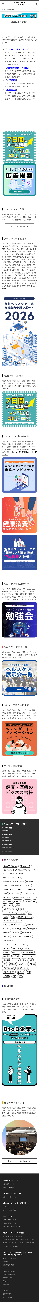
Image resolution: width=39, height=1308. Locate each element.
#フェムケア (26, 885)
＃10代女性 (18, 901)
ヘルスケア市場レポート (9, 1220)
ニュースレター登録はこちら (19, 226)
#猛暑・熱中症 (19, 897)
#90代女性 (16, 932)
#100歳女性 (28, 936)
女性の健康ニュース (8, 1184)
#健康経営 (6, 960)
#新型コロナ (7, 901)
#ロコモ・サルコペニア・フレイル (15, 944)
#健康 (5, 964)
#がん (18, 893)
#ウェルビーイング (16, 874)
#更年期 (26, 948)
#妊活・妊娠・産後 (9, 881)
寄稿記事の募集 (7, 1294)
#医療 (24, 960)
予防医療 (27, 901)
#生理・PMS (16, 936)
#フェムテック (25, 866)
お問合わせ (6, 1284)
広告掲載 (5, 1290)
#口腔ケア (6, 952)
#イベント (15, 960)
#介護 (31, 960)
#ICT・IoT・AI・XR (29, 956)
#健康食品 (12, 964)
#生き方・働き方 (8, 972)
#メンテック (7, 897)
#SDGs (5, 874)
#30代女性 (16, 956)
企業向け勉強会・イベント (10, 1223)
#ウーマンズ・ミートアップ (12, 921)
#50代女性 (6, 936)
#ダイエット (7, 940)
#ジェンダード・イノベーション (14, 913)
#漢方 (11, 893)
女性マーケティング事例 (9, 1210)
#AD (34, 901)
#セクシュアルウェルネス (12, 870)
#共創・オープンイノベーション (14, 889)
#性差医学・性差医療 (10, 866)
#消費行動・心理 (8, 968)
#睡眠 (5, 905)
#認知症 (5, 885)
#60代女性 (25, 932)
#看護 (18, 905)
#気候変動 (29, 881)
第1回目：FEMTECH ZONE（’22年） (13, 1236)
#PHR (29, 925)
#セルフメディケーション (12, 878)
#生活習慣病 (15, 885)
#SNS (29, 972)
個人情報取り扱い (8, 1278)
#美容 (21, 976)
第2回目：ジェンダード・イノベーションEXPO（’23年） (19, 1239)
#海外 (22, 909)
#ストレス (21, 925)
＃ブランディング (9, 925)
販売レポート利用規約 (9, 1274)
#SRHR (21, 881)
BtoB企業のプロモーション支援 (11, 1226)
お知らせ (5, 1261)
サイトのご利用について (9, 1271)
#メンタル (6, 948)
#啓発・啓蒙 (21, 929)
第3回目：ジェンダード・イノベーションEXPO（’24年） (19, 1243)
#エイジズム (31, 897)
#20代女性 (20, 972)
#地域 (14, 976)
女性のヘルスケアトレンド (10, 1197)
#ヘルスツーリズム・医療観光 (22, 952)
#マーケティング (8, 929)
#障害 (5, 893)
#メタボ (30, 889)
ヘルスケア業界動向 (8, 1187)
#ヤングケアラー (28, 893)
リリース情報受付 (7, 1297)
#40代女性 (6, 956)
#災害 (11, 905)
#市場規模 (6, 976)
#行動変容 (32, 964)
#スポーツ (22, 964)
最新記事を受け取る (8, 1265)
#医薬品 (5, 917)
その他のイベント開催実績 (10, 1246)
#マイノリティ (28, 870)
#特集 (13, 917)
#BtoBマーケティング (25, 917)
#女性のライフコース (10, 909)
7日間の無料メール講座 (17, 67)
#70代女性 (31, 929)
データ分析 (6, 1207)
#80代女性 (6, 932)
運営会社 (5, 1281)
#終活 (30, 913)
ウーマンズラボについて (9, 1258)
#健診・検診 (16, 948)
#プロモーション (23, 968)
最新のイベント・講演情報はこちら (19, 1161)
